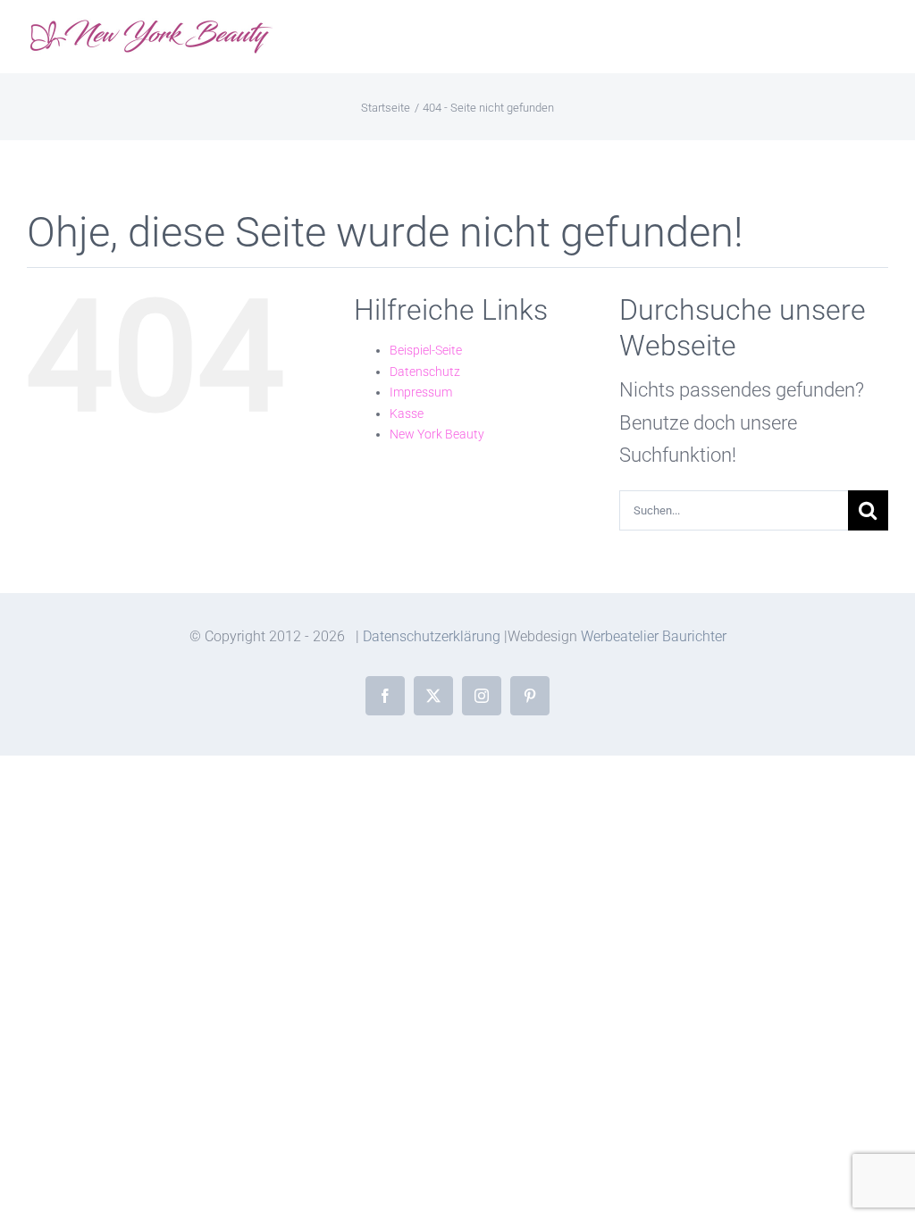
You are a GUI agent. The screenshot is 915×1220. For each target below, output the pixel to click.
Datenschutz (425, 371)
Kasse (407, 413)
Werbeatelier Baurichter (653, 636)
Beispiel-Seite (426, 350)
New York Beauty (437, 434)
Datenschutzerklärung (431, 636)
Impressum (421, 392)
